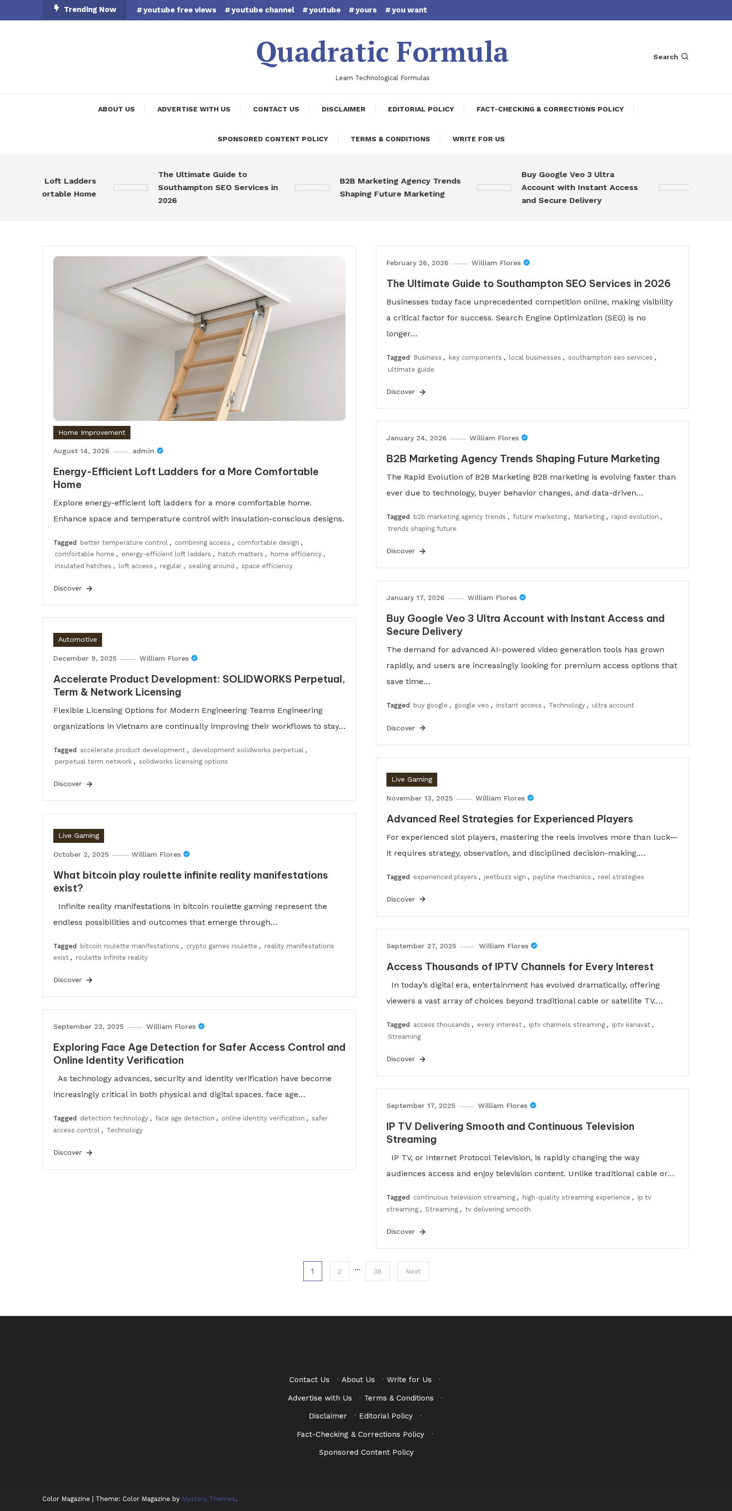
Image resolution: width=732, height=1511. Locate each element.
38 (377, 1271)
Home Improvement (91, 432)
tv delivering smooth (498, 1209)
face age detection (185, 1118)
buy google (430, 705)
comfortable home (85, 554)
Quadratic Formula (382, 51)
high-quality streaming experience (576, 1197)
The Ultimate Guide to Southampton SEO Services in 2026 (203, 187)
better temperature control (124, 542)
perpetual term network (93, 761)
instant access (519, 705)
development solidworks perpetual (248, 750)
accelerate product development (132, 750)
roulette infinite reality (112, 957)
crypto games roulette (221, 946)
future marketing (540, 516)
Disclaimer (344, 109)
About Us (116, 109)
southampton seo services (610, 357)
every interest (499, 1024)
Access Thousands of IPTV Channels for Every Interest (520, 966)
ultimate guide (411, 369)
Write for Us (479, 139)
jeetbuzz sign (505, 877)
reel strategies (621, 877)
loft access (136, 566)
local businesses (535, 357)
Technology (567, 705)
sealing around (212, 566)
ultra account (613, 705)
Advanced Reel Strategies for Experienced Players (509, 818)
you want (409, 9)
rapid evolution (635, 516)
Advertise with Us (194, 109)
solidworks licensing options (183, 761)
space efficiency (267, 566)
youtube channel (263, 9)
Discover (68, 588)
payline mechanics (562, 877)
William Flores (496, 263)
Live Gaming (411, 779)
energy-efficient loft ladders (166, 554)
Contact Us (276, 109)
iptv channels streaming (567, 1024)
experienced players (445, 877)
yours (366, 9)
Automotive (77, 639)
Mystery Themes (209, 1499)
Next (413, 1271)
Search (665, 57)
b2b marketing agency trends (459, 516)
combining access (203, 542)
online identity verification (263, 1118)
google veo (472, 705)
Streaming (404, 1036)
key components (475, 357)
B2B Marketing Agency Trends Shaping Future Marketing (385, 187)
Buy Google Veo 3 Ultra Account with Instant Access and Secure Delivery (564, 187)
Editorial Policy (421, 109)
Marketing (589, 516)
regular (171, 566)
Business (427, 357)
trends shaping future (422, 528)
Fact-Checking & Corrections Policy (550, 109)
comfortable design (268, 542)
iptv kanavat (631, 1024)
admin (143, 451)
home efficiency (296, 554)
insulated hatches (83, 566)
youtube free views (180, 9)
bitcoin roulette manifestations (129, 946)
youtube (325, 9)
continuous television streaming (464, 1197)
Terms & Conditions (390, 139)
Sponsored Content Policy (273, 139)
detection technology (114, 1118)
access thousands (441, 1024)
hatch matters (240, 554)
